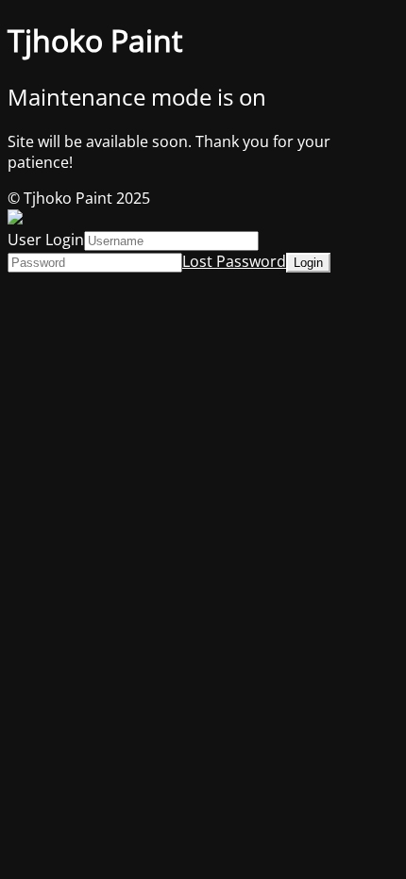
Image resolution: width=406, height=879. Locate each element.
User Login (46, 239)
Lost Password (234, 261)
